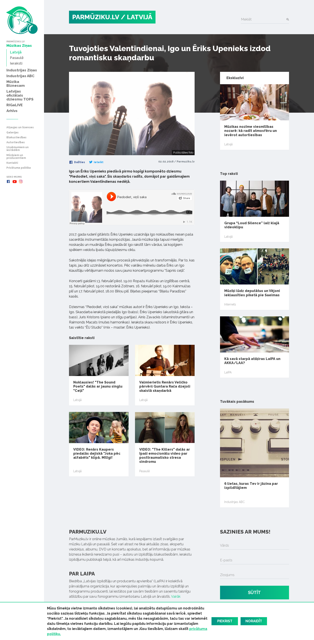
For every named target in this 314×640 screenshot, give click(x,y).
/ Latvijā (136, 17)
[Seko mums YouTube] (14, 181)
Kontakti (12, 163)
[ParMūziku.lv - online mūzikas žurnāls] (22, 20)
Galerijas (12, 132)
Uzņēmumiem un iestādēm (17, 149)
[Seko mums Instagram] (21, 181)
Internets (230, 304)
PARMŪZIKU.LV (95, 17)
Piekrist (224, 621)
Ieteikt (98, 162)
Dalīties (79, 162)
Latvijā (77, 400)
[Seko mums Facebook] (8, 181)
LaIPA (228, 372)
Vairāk (175, 596)
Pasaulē (144, 471)
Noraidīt (253, 621)
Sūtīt (254, 592)
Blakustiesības (16, 137)
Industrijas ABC (234, 502)
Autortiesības (15, 142)
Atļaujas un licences (20, 127)
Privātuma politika (18, 168)
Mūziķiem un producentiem (16, 156)
